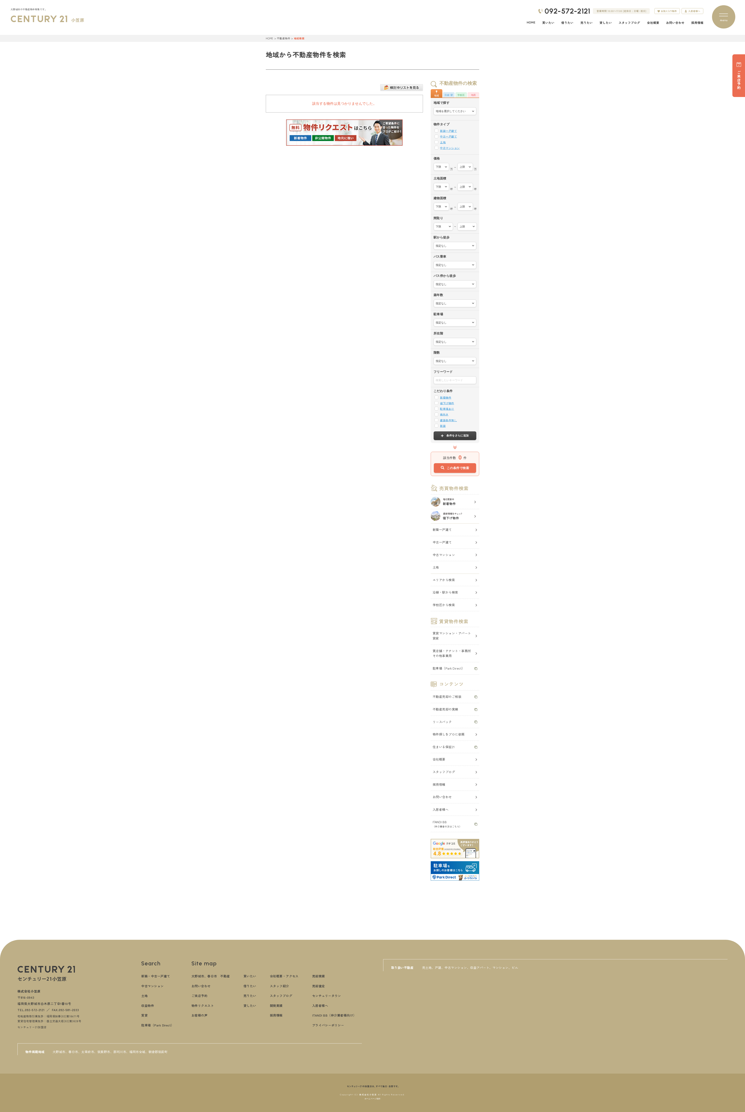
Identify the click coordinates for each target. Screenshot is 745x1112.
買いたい (249, 976)
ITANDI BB (447, 824)
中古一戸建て (448, 136)
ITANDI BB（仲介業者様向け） (334, 1015)
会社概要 (439, 759)
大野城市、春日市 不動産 (210, 976)
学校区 (461, 95)
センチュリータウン (326, 995)
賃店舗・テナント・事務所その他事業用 (452, 653)
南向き (444, 414)
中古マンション (450, 148)
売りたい (249, 995)
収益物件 (147, 1005)
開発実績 (276, 1005)
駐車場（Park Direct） (449, 668)
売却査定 (318, 986)
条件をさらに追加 (457, 435)
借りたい (249, 986)
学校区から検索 (444, 604)
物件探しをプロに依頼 (449, 734)
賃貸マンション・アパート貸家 (452, 635)
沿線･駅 (448, 95)
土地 (443, 142)
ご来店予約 (199, 995)
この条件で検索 (458, 468)
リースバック (442, 721)
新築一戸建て (448, 130)
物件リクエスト (202, 1005)
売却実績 (318, 976)
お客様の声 (199, 1015)
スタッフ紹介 (279, 986)
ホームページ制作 (372, 1098)
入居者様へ (441, 809)
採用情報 (439, 784)
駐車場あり (447, 408)
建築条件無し (448, 420)
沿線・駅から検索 (445, 592)
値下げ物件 (447, 403)
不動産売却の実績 (445, 709)
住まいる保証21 (444, 746)
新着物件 (445, 397)
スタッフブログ (444, 771)
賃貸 (144, 1015)
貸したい (249, 1005)
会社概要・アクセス (284, 976)
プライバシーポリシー (328, 1025)
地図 (473, 95)
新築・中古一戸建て (155, 976)
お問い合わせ (442, 796)
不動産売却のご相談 (447, 696)
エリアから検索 (444, 579)
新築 (443, 425)
